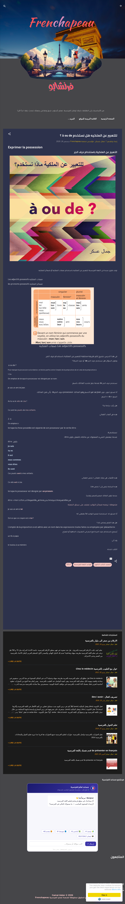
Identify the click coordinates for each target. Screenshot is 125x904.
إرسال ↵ (90, 844)
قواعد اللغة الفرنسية (82, 565)
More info (116, 890)
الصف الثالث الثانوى (102, 565)
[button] (9, 134)
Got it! (104, 894)
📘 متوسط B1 (62, 831)
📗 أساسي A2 (76, 831)
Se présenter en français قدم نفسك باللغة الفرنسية (92, 750)
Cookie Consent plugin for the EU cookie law (104, 899)
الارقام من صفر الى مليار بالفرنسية (101, 640)
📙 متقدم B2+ (47, 831)
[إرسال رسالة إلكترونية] (110, 560)
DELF (69, 565)
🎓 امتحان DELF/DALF (86, 836)
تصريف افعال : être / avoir (104, 697)
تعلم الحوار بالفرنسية (107, 725)
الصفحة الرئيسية (107, 119)
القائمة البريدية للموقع (88, 119)
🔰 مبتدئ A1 (89, 831)
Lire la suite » (14, 661)
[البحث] (4, 6)
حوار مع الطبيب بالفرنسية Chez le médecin (96, 669)
